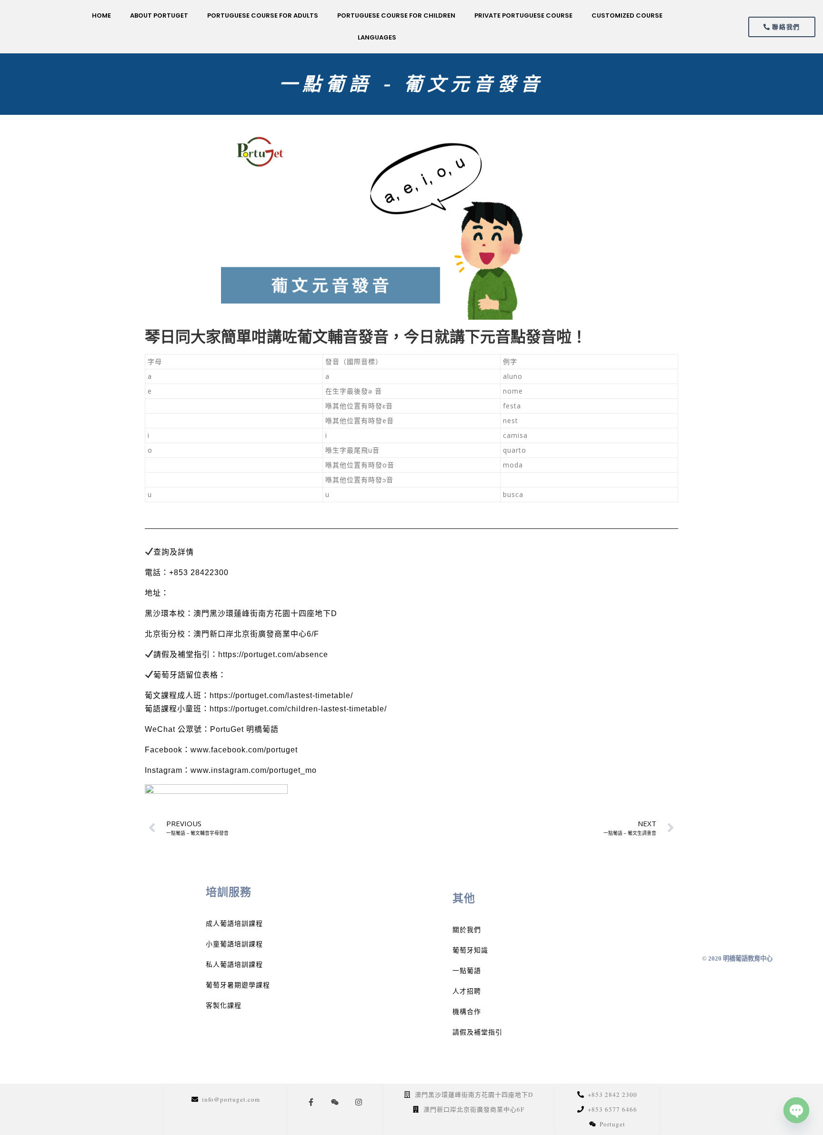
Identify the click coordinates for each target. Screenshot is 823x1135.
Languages (377, 37)
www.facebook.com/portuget (244, 750)
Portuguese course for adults (262, 15)
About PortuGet (159, 15)
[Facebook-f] (311, 1102)
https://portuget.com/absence (273, 654)
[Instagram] (358, 1102)
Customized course (627, 15)
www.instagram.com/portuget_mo (254, 770)
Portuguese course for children (396, 15)
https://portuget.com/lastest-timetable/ (281, 695)
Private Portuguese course (523, 15)
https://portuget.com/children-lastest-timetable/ (298, 709)
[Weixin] (334, 1102)
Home (101, 15)
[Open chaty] (796, 1110)
